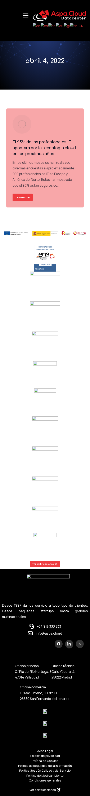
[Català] (52, 25)
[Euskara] (60, 25)
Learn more (23, 197)
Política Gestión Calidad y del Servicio (45, 770)
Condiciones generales (45, 780)
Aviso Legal (45, 751)
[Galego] (67, 25)
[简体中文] (77, 25)
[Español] (44, 25)
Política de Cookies (45, 761)
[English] (37, 25)
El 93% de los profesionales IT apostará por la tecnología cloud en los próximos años (44, 147)
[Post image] (22, 124)
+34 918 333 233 (49, 626)
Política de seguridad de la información (45, 766)
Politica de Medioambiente (45, 776)
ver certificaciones (43, 563)
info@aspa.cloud (49, 633)
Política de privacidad (45, 756)
